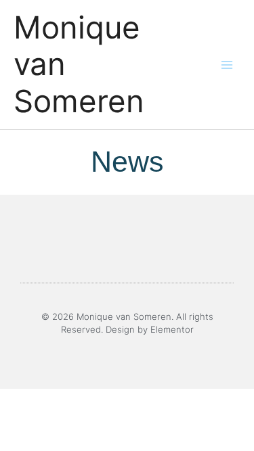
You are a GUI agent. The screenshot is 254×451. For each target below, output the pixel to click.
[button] (40, 240)
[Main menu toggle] (227, 64)
